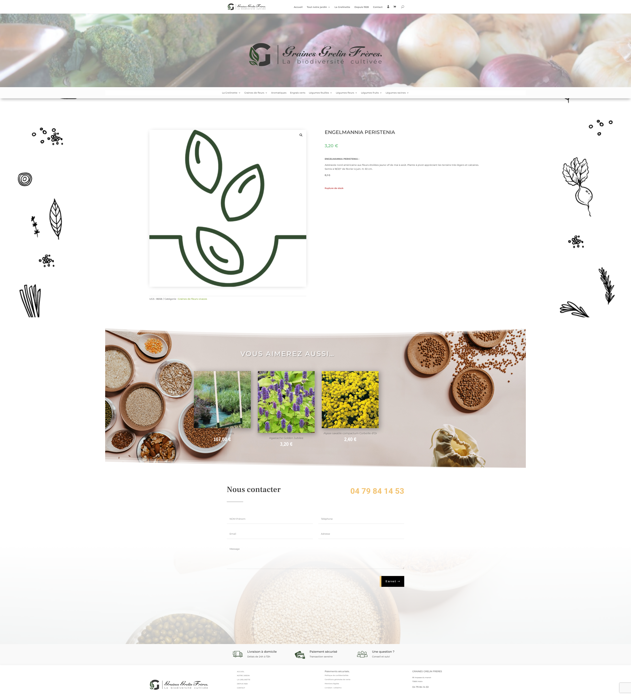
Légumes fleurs (345, 93)
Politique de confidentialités (336, 675)
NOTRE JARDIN (243, 675)
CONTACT (241, 688)
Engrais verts (297, 93)
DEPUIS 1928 (242, 684)
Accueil (298, 7)
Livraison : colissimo (333, 688)
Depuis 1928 (361, 7)
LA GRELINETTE (243, 680)
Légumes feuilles (319, 93)
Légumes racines (396, 93)
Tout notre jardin (317, 7)
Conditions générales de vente (337, 679)
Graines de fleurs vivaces (192, 298)
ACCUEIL (240, 672)
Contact (378, 7)
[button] (301, 135)
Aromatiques (278, 93)
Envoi (391, 581)
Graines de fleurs (254, 93)
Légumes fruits (370, 93)
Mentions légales (332, 684)
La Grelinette (342, 7)
